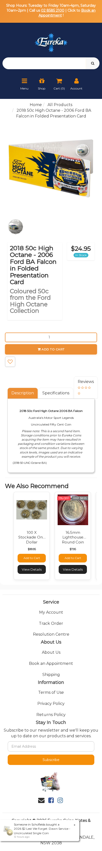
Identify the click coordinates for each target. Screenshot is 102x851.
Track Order (51, 623)
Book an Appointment (51, 663)
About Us (51, 652)
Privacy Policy (51, 703)
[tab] (22, 393)
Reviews (86, 381)
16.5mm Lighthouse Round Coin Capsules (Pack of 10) (73, 542)
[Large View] (15, 226)
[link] (51, 800)
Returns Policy (51, 714)
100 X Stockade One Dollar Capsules (31, 539)
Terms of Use (51, 692)
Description (22, 393)
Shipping (51, 674)
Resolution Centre (51, 634)
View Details (32, 569)
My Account (51, 612)
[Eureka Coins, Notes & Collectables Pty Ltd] (51, 39)
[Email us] (41, 800)
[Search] (92, 63)
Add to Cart (53, 349)
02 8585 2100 (52, 10)
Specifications (55, 393)
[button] (10, 362)
